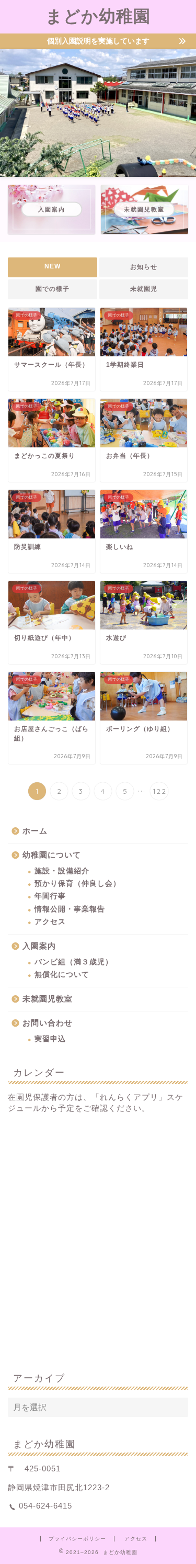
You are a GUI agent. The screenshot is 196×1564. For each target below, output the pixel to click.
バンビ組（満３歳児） (73, 962)
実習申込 (50, 1039)
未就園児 (143, 288)
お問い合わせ (47, 1022)
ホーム (35, 830)
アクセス (50, 922)
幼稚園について (51, 854)
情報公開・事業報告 (69, 909)
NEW (52, 266)
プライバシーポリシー (77, 1539)
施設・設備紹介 (61, 871)
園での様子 (53, 288)
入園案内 (39, 945)
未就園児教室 (47, 998)
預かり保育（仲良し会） (77, 883)
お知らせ (143, 267)
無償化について (61, 974)
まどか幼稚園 (98, 15)
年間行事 (50, 896)
